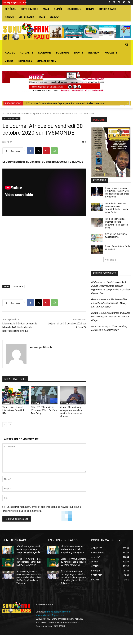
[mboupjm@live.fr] (16, 354)
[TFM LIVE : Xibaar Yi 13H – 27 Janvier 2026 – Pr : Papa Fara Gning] (44, 395)
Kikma (94, 312)
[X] (119, 3)
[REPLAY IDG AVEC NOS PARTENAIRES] (97, 238)
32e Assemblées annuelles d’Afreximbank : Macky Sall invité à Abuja (109, 303)
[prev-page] (4, 424)
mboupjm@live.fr (41, 347)
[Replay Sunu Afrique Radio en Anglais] (97, 249)
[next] (127, 103)
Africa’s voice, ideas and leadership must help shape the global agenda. (28, 549)
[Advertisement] (44, 251)
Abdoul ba (96, 282)
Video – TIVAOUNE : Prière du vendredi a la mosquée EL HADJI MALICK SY (29, 562)
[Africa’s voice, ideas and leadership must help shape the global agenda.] (8, 550)
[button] (126, 44)
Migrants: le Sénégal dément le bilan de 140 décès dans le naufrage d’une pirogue (19, 327)
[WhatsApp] (54, 150)
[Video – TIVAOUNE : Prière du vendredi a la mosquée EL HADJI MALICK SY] (8, 562)
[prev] (122, 103)
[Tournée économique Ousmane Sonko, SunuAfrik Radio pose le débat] (97, 222)
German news (98, 299)
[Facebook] (109, 3)
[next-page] (10, 424)
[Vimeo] (124, 3)
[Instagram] (114, 3)
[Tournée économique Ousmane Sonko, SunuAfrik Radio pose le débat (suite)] (97, 207)
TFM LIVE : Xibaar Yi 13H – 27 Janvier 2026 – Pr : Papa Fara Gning (44, 410)
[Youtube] (129, 3)
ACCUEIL (6, 403)
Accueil (5, 113)
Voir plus (109, 259)
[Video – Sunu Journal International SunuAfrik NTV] (15, 395)
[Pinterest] (46, 150)
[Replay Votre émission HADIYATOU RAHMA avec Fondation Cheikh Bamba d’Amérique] (97, 191)
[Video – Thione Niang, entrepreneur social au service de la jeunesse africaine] (73, 395)
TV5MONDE (17, 286)
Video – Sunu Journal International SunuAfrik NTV (13, 410)
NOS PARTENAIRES (20, 113)
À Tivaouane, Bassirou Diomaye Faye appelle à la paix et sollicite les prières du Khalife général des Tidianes (28, 577)
